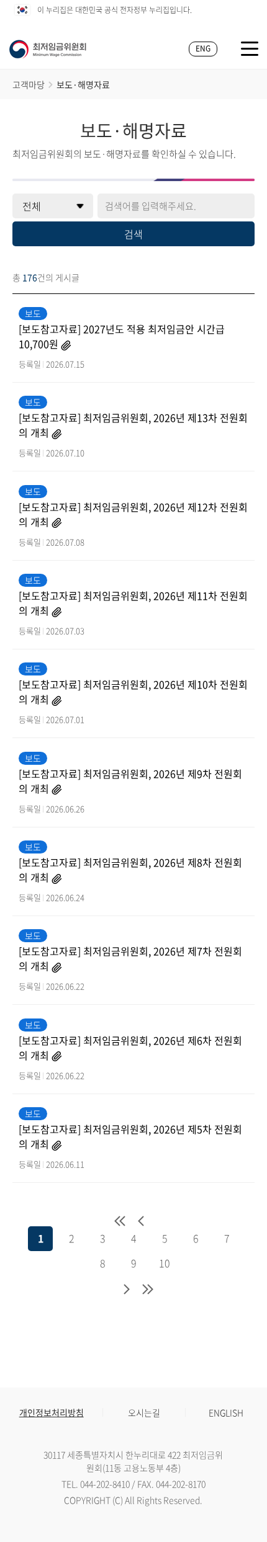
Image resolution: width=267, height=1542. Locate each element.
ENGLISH (226, 1412)
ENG (203, 48)
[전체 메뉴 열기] (249, 49)
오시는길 (144, 1412)
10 (164, 1262)
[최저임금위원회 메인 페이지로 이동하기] (48, 49)
